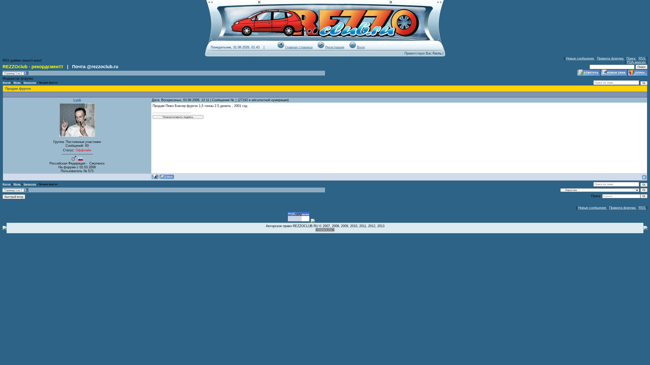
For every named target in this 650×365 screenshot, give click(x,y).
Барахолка (30, 82)
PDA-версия (636, 62)
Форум (7, 82)
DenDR (39, 79)
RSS (642, 58)
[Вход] (352, 47)
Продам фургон (48, 82)
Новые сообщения (580, 58)
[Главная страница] (281, 47)
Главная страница (299, 47)
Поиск (631, 58)
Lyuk (77, 100)
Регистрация (334, 47)
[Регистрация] (321, 47)
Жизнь (17, 82)
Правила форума (610, 58)
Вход (361, 47)
